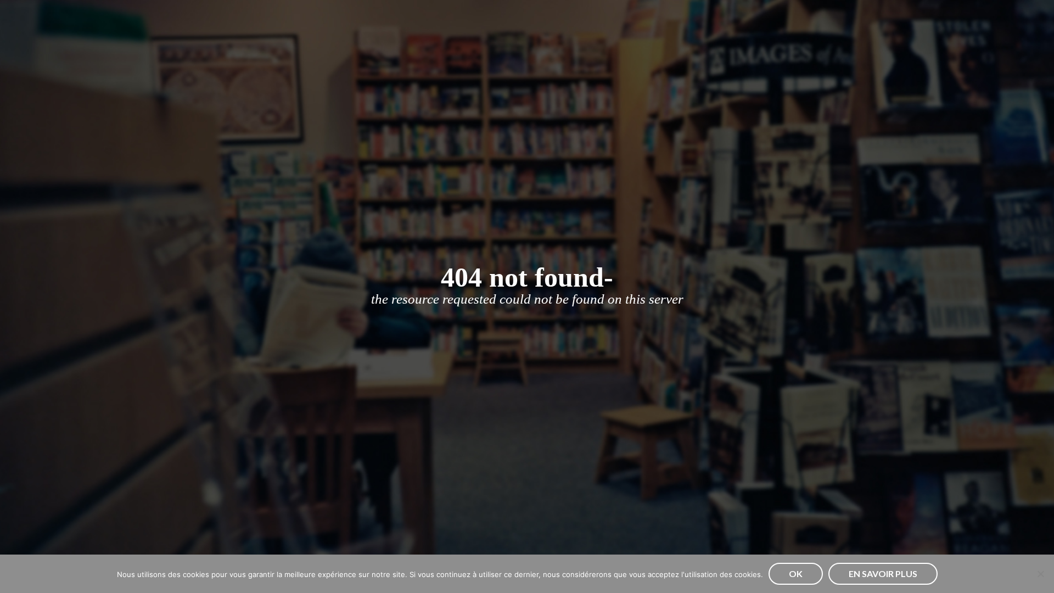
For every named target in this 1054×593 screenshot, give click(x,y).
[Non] (1040, 573)
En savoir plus (883, 573)
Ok (796, 573)
